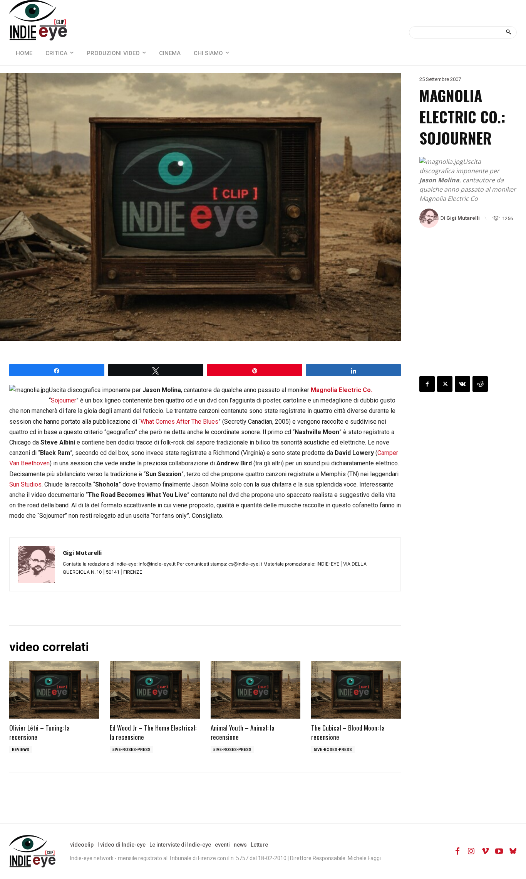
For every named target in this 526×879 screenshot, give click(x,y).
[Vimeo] (485, 851)
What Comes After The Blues (179, 421)
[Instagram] (471, 851)
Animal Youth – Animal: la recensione (243, 732)
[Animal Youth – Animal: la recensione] (255, 690)
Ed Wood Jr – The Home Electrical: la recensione (153, 732)
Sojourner (63, 400)
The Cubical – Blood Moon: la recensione (348, 732)
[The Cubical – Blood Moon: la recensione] (356, 690)
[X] (444, 384)
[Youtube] (499, 851)
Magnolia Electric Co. (341, 390)
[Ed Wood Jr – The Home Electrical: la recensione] (154, 690)
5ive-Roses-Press (131, 750)
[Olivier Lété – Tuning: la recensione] (54, 690)
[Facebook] (427, 384)
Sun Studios (25, 484)
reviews (20, 750)
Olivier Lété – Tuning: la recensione (39, 732)
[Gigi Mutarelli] (430, 218)
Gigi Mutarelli (463, 218)
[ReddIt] (480, 384)
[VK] (462, 384)
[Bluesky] (513, 851)
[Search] (508, 32)
